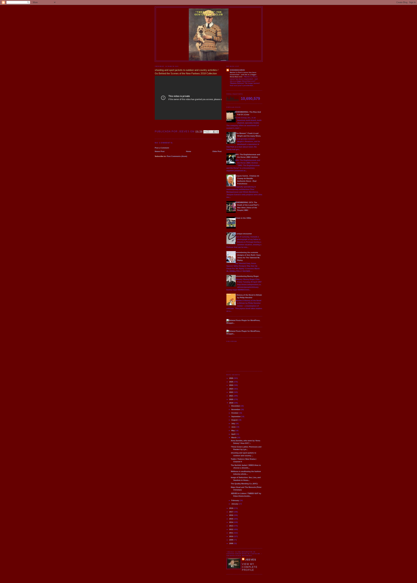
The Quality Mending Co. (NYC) (244, 484)
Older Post (217, 151)
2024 (231, 385)
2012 (231, 529)
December (235, 406)
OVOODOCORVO (237, 70)
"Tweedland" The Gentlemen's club (208, 13)
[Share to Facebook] (214, 131)
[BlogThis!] (208, 131)
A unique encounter (243, 234)
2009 (231, 540)
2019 (231, 403)
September (236, 416)
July (233, 423)
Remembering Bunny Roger (247, 276)
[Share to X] (211, 131)
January (235, 504)
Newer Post (160, 151)
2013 (231, 526)
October (235, 413)
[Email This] (205, 131)
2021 (231, 396)
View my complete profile (249, 567)
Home (188, 151)
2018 (231, 508)
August (234, 420)
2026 (231, 378)
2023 (231, 389)
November (236, 409)
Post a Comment (162, 148)
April (233, 434)
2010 (231, 536)
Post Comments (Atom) (177, 156)
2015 (231, 519)
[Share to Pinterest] (217, 131)
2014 (231, 522)
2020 (231, 399)
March (234, 437)
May (233, 430)
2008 (231, 543)
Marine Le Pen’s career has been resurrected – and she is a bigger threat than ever (243, 75)
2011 (231, 533)
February (235, 500)
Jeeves (250, 559)
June (233, 427)
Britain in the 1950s (243, 218)
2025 (231, 382)
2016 (231, 515)
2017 (231, 512)
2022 (231, 392)
